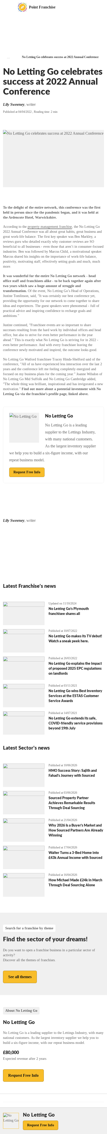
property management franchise (50, 227)
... (8, 57)
